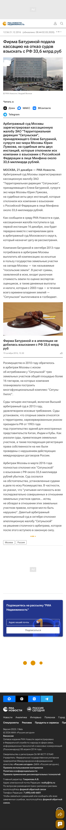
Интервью (35, 717)
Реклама (27, 722)
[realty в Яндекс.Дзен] (22, 699)
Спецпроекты (11, 722)
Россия (21, 542)
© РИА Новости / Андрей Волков (17, 93)
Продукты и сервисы (47, 722)
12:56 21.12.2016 (12, 32)
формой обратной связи (33, 789)
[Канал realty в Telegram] (47, 699)
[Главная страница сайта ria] (3, 23)
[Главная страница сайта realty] (19, 23)
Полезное (50, 717)
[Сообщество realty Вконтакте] (34, 699)
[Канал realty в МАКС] (9, 699)
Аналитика (21, 717)
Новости (7, 717)
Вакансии (8, 736)
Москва (9, 542)
